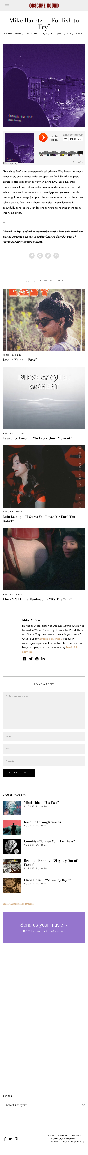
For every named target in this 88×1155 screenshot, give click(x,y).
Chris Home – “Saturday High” (47, 880)
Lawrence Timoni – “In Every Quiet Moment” (37, 438)
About (51, 1136)
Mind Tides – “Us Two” (41, 802)
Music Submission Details (18, 904)
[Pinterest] (56, 256)
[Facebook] (32, 256)
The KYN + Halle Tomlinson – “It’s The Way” (37, 599)
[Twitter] (48, 256)
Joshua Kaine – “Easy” (20, 359)
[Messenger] (40, 256)
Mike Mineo (16, 34)
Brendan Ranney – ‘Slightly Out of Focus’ (50, 862)
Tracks (79, 34)
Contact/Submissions (64, 1139)
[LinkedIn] (43, 658)
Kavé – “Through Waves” (43, 822)
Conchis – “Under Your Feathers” (49, 841)
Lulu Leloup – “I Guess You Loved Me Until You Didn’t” (39, 518)
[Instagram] (37, 658)
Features (63, 1136)
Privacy (76, 1136)
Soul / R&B (64, 34)
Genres (55, 1142)
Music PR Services (73, 1142)
